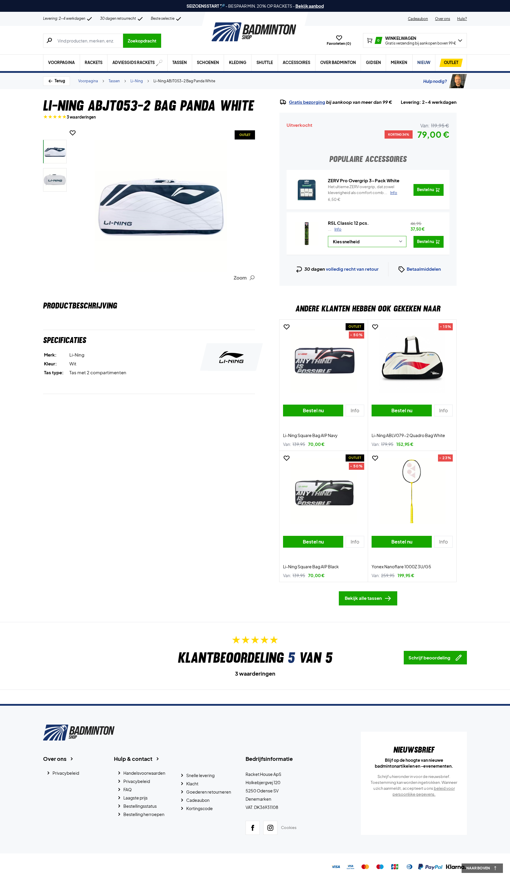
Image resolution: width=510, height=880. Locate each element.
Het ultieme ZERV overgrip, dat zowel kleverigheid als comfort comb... (362, 189)
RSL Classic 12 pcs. (348, 223)
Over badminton (338, 62)
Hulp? (462, 19)
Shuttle (264, 62)
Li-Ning (136, 81)
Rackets (93, 62)
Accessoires (296, 62)
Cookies (289, 827)
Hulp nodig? (435, 81)
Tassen (179, 62)
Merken (399, 62)
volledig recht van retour (352, 269)
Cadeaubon (418, 19)
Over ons (442, 19)
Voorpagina (61, 62)
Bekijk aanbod (309, 6)
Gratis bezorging (307, 102)
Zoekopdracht (142, 40)
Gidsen (373, 62)
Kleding (237, 62)
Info (337, 229)
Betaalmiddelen (424, 269)
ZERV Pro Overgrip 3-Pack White (363, 180)
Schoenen (208, 62)
